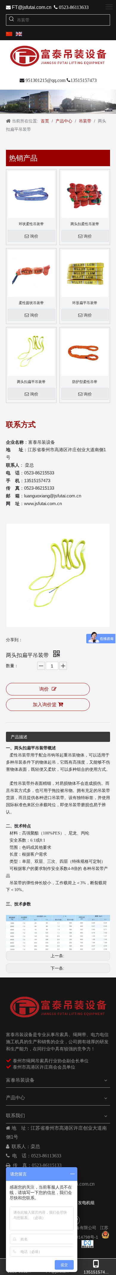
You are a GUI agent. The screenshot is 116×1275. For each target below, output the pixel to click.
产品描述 (19, 736)
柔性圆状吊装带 (31, 303)
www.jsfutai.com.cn (43, 503)
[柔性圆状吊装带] (31, 273)
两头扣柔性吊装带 (84, 224)
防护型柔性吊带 (84, 382)
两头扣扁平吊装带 (31, 382)
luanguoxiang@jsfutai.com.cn (52, 495)
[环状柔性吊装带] (31, 194)
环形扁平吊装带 (84, 303)
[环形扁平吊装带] (84, 273)
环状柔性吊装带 (31, 224)
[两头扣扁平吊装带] (31, 352)
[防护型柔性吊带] (84, 352)
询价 (34, 236)
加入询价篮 (45, 704)
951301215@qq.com (42, 80)
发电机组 (86, 1202)
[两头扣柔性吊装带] (84, 194)
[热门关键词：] (11, 20)
